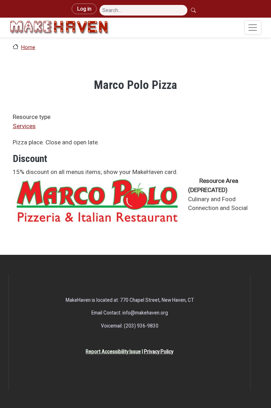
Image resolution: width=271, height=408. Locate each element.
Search (194, 10)
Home (28, 47)
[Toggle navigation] (253, 27)
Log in (84, 9)
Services (24, 126)
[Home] (59, 27)
